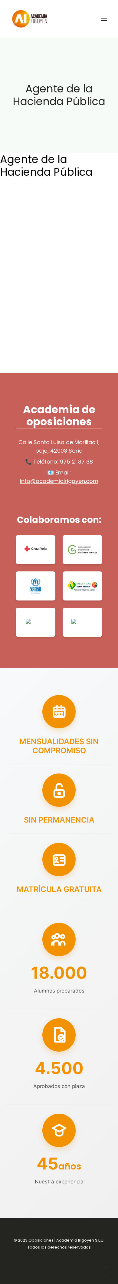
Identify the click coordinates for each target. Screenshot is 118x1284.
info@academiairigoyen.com (59, 481)
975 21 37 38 (76, 461)
